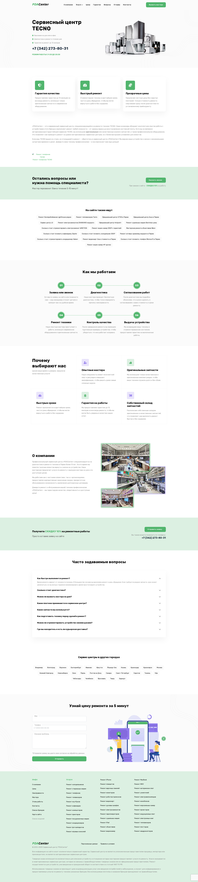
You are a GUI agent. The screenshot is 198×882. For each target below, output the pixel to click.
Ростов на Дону (95, 673)
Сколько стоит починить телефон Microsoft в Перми (140, 239)
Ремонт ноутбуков (73, 802)
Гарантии (97, 5)
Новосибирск (63, 673)
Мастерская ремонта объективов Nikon (140, 228)
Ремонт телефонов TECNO (42, 160)
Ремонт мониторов (107, 793)
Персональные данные (89, 844)
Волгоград (51, 667)
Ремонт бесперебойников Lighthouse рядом (54, 217)
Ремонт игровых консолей (76, 831)
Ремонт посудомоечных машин (77, 819)
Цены (88, 5)
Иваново (89, 667)
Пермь (83, 673)
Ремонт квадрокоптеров (143, 831)
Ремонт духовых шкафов (109, 805)
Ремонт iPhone (105, 780)
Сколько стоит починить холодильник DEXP (98, 234)
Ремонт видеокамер (107, 831)
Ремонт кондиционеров (75, 823)
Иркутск (99, 667)
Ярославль (102, 679)
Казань (123, 667)
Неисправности (38, 793)
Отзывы (117, 5)
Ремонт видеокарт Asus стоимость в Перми (99, 239)
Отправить (59, 759)
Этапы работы (37, 802)
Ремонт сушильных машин (109, 818)
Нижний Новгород (46, 673)
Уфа (156, 673)
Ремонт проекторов (141, 810)
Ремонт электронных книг (143, 818)
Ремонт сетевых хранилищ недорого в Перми (137, 234)
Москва (159, 667)
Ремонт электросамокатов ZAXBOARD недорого (76, 223)
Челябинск (89, 679)
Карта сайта (36, 814)
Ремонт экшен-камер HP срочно (99, 245)
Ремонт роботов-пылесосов (110, 797)
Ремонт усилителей (141, 793)
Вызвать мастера (156, 5)
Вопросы (107, 5)
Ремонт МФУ (139, 784)
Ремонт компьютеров (74, 810)
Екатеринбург (76, 667)
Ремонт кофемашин (73, 806)
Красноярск (147, 667)
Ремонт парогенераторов (109, 814)
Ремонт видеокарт (107, 801)
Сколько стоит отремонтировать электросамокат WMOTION (64, 228)
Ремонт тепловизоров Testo (86, 217)
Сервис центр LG (46, 223)
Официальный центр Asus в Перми (146, 217)
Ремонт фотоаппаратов (75, 827)
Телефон (37, 725)
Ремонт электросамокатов (110, 810)
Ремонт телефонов (73, 793)
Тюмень (147, 673)
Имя (35, 716)
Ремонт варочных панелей (110, 788)
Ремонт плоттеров (141, 827)
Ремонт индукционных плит (144, 814)
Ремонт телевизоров (74, 797)
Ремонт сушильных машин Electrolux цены (141, 223)
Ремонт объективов (107, 827)
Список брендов (38, 810)
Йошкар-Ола (111, 667)
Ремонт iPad (104, 823)
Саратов (137, 673)
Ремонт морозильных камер (144, 805)
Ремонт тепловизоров (142, 823)
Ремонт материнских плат (144, 788)
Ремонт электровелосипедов (145, 797)
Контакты (127, 5)
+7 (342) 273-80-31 (50, 48)
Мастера (35, 797)
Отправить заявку (154, 529)
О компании (68, 5)
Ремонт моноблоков (141, 801)
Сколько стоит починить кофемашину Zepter (60, 234)
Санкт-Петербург (122, 673)
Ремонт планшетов (107, 784)
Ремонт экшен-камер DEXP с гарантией (106, 228)
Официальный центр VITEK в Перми (115, 217)
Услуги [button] (78, 5)
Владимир (39, 667)
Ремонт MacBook (140, 780)
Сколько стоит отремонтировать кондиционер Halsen (57, 239)
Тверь (112, 679)
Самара (108, 673)
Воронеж (63, 667)
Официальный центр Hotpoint (110, 223)
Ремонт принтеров (73, 814)
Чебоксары (77, 679)
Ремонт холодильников (75, 784)
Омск (74, 673)
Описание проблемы (41, 734)
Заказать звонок (155, 180)
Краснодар (135, 667)
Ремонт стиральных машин (76, 789)
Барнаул (122, 679)
